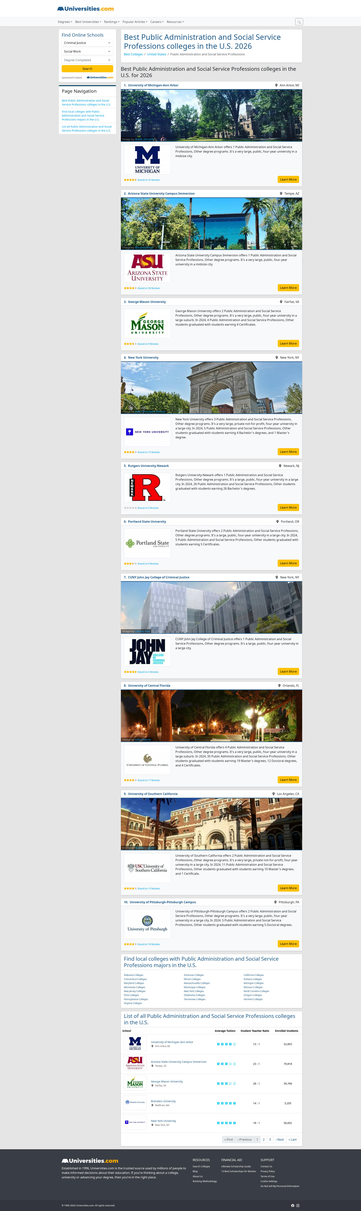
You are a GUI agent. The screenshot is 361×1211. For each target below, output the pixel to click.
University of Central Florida (149, 685)
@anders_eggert (145, 848)
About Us (198, 1176)
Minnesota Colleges (134, 987)
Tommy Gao (142, 631)
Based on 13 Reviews (149, 888)
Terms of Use (268, 1176)
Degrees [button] (64, 22)
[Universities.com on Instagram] (297, 1205)
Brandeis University (163, 1101)
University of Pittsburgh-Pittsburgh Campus (163, 902)
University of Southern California (153, 794)
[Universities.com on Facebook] (292, 1205)
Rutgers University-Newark (148, 466)
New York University (143, 357)
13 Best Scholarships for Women (238, 1171)
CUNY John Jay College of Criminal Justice (158, 577)
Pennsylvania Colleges (136, 999)
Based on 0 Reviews (148, 508)
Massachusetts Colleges (197, 983)
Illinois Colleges (192, 979)
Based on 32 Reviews (149, 179)
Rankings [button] (110, 22)
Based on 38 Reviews (149, 288)
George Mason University (147, 302)
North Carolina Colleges (256, 991)
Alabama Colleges (133, 975)
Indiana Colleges (253, 979)
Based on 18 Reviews (149, 944)
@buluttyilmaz (144, 247)
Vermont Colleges (253, 999)
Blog (195, 1171)
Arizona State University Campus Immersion (161, 193)
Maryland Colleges (134, 983)
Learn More (288, 179)
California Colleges (254, 975)
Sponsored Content (72, 77)
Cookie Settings (269, 1181)
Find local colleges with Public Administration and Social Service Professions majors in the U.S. (83, 115)
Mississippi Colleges (195, 987)
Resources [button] (174, 22)
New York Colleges (194, 991)
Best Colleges (133, 54)
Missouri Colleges (253, 987)
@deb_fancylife (144, 139)
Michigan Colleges (254, 983)
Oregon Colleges (253, 995)
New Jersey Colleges (135, 991)
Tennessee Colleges (194, 999)
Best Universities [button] (87, 22)
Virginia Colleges (133, 1003)
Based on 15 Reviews (149, 452)
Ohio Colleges (131, 995)
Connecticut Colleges (135, 979)
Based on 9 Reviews (148, 343)
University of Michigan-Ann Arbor (153, 85)
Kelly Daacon (143, 739)
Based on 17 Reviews (149, 780)
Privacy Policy (268, 1171)
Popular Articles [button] (134, 22)
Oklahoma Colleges (194, 995)
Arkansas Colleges (194, 975)
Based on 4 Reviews (148, 672)
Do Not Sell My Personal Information (280, 1186)
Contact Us (266, 1166)
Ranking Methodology (205, 1181)
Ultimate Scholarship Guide (236, 1166)
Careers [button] (156, 22)
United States (156, 54)
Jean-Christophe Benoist (150, 411)
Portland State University (147, 521)
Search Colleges (201, 1166)
